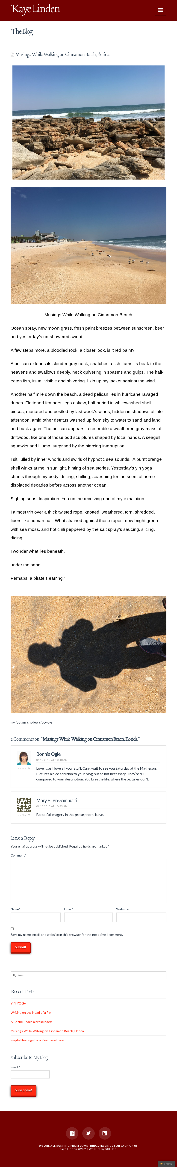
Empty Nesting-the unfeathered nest (38, 1040)
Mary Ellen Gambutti (56, 800)
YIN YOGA (18, 1003)
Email (68, 909)
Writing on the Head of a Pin (31, 1012)
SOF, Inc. (111, 1148)
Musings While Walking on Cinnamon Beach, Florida (47, 1031)
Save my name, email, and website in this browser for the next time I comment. (67, 935)
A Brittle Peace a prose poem (32, 1022)
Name (15, 909)
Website (122, 909)
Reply (23, 768)
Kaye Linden (35, 9)
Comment (18, 855)
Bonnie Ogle (48, 754)
